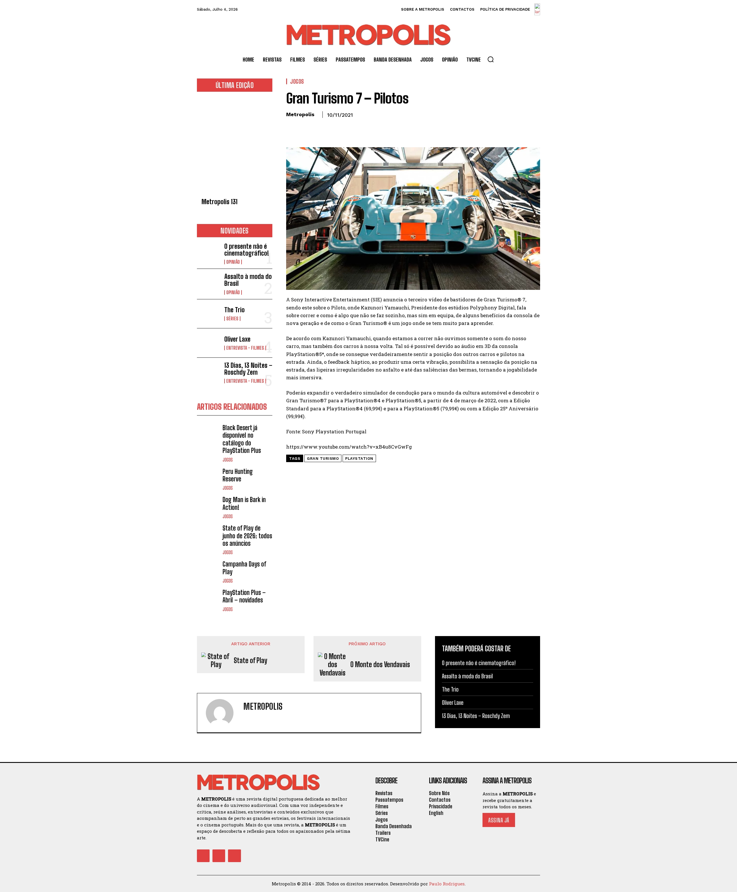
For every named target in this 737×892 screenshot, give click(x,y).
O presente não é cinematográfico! (246, 249)
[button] (490, 59)
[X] (305, 128)
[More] (345, 128)
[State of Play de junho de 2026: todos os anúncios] (208, 536)
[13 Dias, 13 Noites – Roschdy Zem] (208, 372)
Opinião (233, 262)
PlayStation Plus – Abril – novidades (244, 596)
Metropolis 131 (220, 202)
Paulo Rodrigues (447, 884)
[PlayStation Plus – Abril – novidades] (208, 600)
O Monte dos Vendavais (380, 665)
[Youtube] (234, 855)
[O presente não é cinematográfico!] (208, 253)
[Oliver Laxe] (208, 343)
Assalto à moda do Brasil (248, 280)
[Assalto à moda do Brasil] (208, 283)
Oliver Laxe (237, 339)
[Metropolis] (223, 713)
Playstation (359, 458)
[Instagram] (218, 855)
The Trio (234, 310)
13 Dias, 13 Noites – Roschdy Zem (248, 368)
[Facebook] (292, 128)
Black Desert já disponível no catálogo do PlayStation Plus (242, 439)
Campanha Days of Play (244, 567)
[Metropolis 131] (234, 146)
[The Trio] (208, 314)
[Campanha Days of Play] (208, 571)
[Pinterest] (318, 128)
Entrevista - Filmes (245, 348)
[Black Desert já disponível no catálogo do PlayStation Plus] (208, 435)
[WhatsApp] (331, 128)
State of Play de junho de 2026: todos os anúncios (247, 535)
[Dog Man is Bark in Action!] (208, 507)
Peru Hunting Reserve (238, 475)
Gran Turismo (323, 458)
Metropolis (300, 114)
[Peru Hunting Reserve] (208, 479)
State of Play (250, 660)
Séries (232, 318)
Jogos (228, 460)
